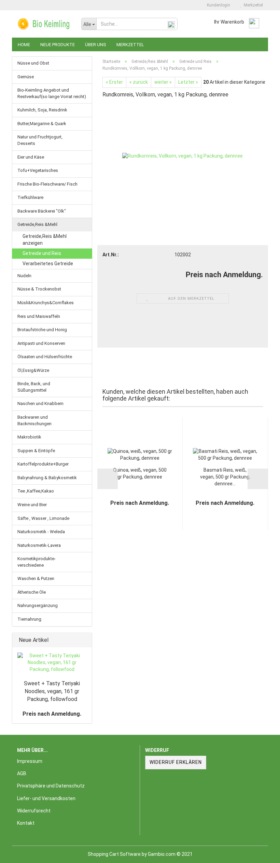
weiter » (163, 82)
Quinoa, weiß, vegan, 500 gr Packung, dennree (140, 473)
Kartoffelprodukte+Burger (43, 464)
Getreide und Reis (42, 253)
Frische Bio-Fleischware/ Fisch (47, 184)
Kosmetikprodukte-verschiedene (36, 562)
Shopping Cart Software (114, 854)
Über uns (95, 44)
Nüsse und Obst (33, 63)
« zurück (138, 82)
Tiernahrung (29, 619)
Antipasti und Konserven (41, 343)
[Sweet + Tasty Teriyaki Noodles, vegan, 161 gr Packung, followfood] (52, 662)
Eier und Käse (30, 157)
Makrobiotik (29, 437)
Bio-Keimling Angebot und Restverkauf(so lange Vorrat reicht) (51, 93)
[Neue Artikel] (85, 640)
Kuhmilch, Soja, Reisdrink (42, 109)
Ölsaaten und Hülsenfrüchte (44, 356)
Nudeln (24, 275)
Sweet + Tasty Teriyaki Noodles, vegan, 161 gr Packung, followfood (52, 691)
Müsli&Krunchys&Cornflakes (45, 302)
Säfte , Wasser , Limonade (43, 518)
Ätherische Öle (31, 592)
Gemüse (25, 76)
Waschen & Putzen (35, 578)
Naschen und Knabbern (40, 403)
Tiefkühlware (30, 197)
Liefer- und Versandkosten (46, 798)
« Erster (114, 82)
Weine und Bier (32, 504)
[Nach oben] (261, 852)
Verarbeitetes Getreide (48, 263)
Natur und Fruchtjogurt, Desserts (39, 140)
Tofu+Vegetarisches (37, 170)
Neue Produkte (57, 44)
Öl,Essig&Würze (33, 370)
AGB (21, 773)
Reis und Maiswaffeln (38, 316)
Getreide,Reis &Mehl (37, 224)
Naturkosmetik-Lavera (39, 545)
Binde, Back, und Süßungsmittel (33, 387)
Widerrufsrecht (34, 810)
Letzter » (188, 82)
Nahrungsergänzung (37, 605)
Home (24, 44)
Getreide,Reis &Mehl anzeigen (45, 239)
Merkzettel (252, 5)
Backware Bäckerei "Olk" (41, 211)
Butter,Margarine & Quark (41, 123)
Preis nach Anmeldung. (52, 714)
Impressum (29, 761)
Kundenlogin (217, 5)
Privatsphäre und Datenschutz (51, 785)
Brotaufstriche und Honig (42, 329)
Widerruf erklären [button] (176, 762)
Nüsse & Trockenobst (39, 289)
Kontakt (25, 823)
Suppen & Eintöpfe (36, 450)
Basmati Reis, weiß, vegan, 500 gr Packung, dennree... (225, 476)
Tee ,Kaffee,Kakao (35, 491)
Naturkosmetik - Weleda (41, 531)
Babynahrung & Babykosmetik (47, 477)
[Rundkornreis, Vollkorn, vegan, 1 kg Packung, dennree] (182, 156)
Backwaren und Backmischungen (34, 420)
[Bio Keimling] (44, 24)
